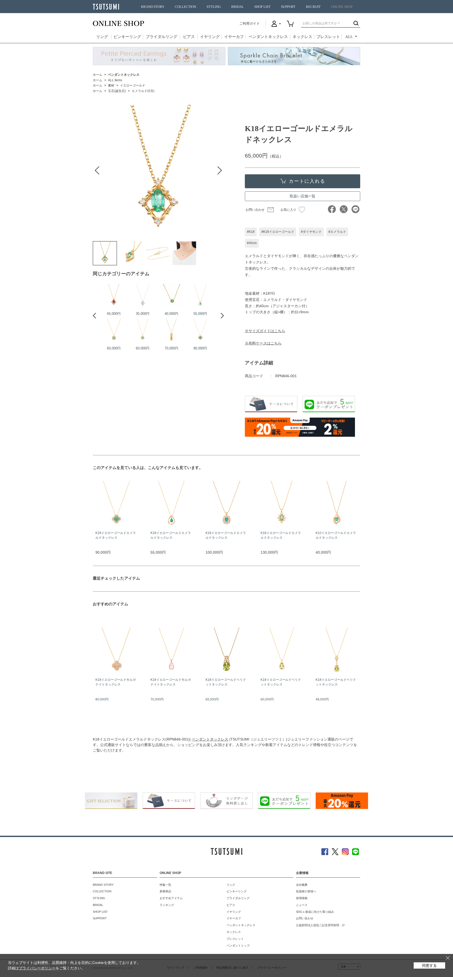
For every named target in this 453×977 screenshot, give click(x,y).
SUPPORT (288, 7)
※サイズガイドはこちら (265, 331)
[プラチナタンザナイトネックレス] (142, 295)
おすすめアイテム (171, 898)
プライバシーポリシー (37, 968)
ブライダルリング (161, 37)
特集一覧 (165, 884)
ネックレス (302, 37)
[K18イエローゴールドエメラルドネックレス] (105, 253)
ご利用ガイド (249, 23)
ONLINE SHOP (342, 7)
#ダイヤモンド (311, 232)
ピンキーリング (127, 37)
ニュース (302, 904)
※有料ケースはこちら (263, 343)
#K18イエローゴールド (277, 232)
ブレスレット (328, 37)
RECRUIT (313, 7)
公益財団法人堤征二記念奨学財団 (317, 925)
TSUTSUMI (106, 6)
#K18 (251, 232)
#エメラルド (337, 232)
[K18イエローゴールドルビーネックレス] (114, 295)
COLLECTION (185, 7)
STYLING (214, 7)
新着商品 (165, 891)
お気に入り (288, 210)
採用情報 (302, 898)
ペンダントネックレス (268, 37)
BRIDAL (237, 7)
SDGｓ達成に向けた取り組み (315, 911)
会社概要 (302, 884)
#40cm (252, 243)
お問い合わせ (255, 210)
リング (102, 37)
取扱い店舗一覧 (302, 196)
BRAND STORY (152, 7)
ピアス (189, 37)
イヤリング (210, 37)
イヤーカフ (234, 37)
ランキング (167, 904)
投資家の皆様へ (306, 891)
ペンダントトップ (238, 945)
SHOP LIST (262, 7)
